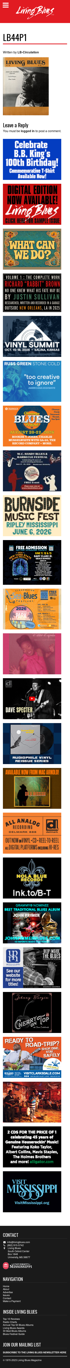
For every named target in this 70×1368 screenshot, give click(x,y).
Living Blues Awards (13, 1328)
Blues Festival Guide (14, 1334)
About (6, 1289)
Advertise (8, 1292)
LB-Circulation (28, 52)
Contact (7, 1298)
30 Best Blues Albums (14, 1330)
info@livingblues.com (18, 1242)
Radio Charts (10, 1322)
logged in (28, 131)
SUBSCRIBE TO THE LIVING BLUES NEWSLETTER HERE (34, 1352)
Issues (6, 1295)
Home (6, 1286)
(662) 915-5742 (15, 1245)
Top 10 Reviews (11, 1318)
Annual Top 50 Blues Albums (18, 1324)
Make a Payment (12, 1301)
